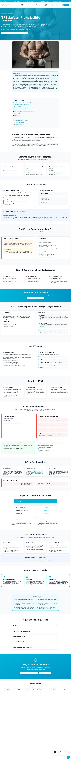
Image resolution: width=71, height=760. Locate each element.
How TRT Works (17, 113)
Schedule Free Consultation (30, 673)
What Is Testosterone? (19, 106)
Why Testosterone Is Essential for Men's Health (24, 102)
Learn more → (42, 319)
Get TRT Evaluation (9, 33)
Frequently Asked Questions (21, 126)
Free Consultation (38, 5)
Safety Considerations (19, 118)
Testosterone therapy (7, 218)
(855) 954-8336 (23, 33)
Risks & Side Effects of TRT (19, 117)
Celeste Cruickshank (29, 29)
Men (12, 5)
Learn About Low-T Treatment (36, 298)
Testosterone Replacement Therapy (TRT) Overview (25, 111)
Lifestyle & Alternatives (19, 122)
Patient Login (58, 5)
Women (16, 5)
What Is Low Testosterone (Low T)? (21, 108)
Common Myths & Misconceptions (21, 104)
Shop (33, 5)
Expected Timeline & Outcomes (21, 120)
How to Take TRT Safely (20, 124)
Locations (29, 5)
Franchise (66, 5)
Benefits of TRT (17, 115)
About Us (22, 5)
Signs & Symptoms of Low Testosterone (22, 110)
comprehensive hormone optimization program (58, 584)
